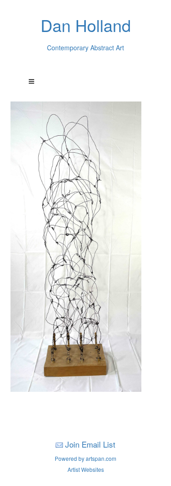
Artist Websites (85, 469)
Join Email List (90, 444)
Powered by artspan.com (85, 458)
